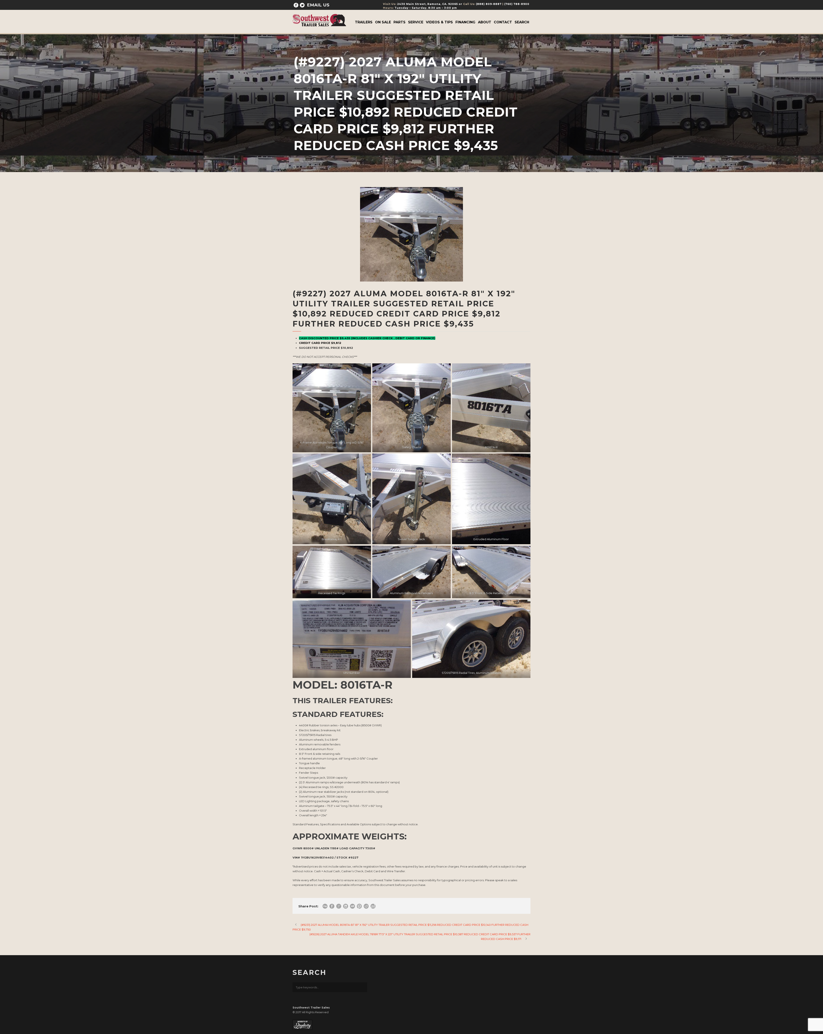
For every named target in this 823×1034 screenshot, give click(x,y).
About (484, 22)
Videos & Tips (439, 22)
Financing (465, 22)
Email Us (318, 4)
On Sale (383, 22)
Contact (503, 22)
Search (522, 22)
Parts (399, 22)
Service (415, 22)
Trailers (363, 22)
